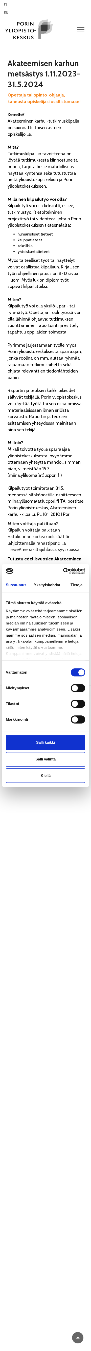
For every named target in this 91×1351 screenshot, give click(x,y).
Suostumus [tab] (16, 585)
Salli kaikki (45, 742)
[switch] (78, 688)
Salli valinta (45, 759)
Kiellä (46, 775)
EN (6, 12)
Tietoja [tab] (77, 585)
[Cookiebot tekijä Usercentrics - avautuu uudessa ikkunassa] (64, 571)
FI (5, 4)
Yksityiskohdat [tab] (47, 585)
